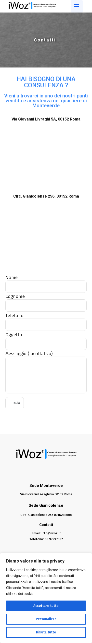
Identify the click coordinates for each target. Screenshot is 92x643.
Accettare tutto (46, 606)
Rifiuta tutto (46, 632)
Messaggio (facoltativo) (29, 353)
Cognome (15, 296)
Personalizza (46, 619)
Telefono (14, 315)
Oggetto (13, 334)
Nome (11, 277)
